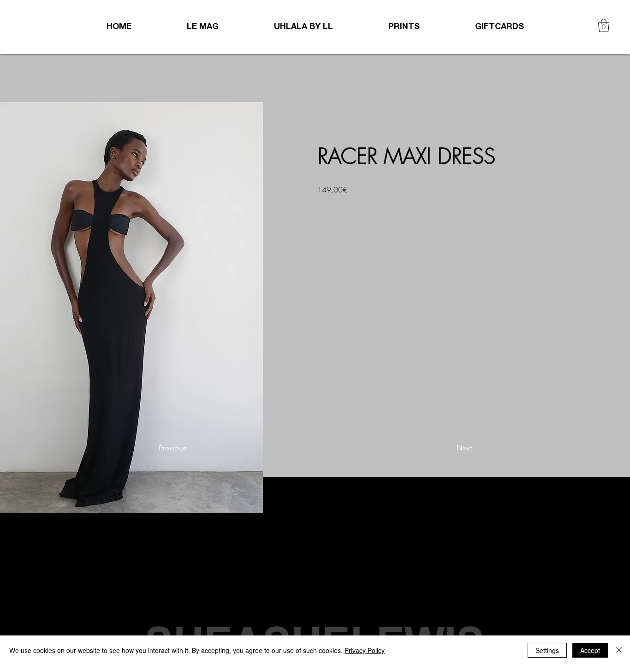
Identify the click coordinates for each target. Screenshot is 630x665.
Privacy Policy (365, 650)
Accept (590, 650)
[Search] (531, 26)
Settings (547, 650)
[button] (603, 25)
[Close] (618, 650)
